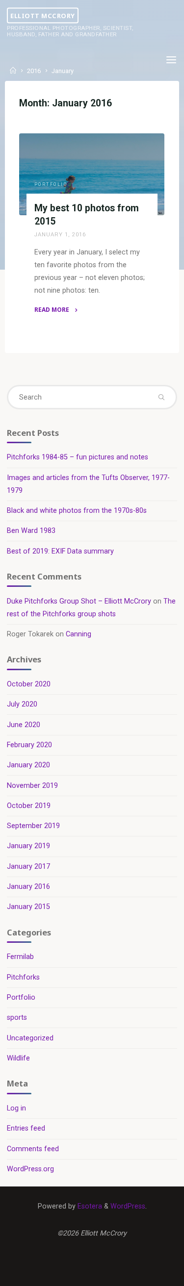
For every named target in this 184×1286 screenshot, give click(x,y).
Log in (16, 1108)
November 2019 (32, 786)
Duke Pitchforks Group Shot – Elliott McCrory (79, 601)
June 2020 (23, 725)
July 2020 (22, 704)
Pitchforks (23, 977)
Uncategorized (30, 1038)
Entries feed (26, 1128)
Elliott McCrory (42, 15)
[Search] (161, 397)
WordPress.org (30, 1169)
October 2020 (29, 684)
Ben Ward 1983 (31, 531)
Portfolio (51, 184)
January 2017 (28, 866)
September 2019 (33, 826)
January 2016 (28, 887)
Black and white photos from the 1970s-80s (77, 510)
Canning (78, 634)
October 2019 (29, 806)
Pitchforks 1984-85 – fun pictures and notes (77, 457)
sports (17, 1017)
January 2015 (28, 907)
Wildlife (18, 1058)
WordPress (127, 1206)
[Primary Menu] (171, 60)
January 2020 (28, 765)
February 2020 (29, 745)
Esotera (89, 1206)
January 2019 (28, 846)
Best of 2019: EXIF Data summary (60, 551)
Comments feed (33, 1149)
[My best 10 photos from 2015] (91, 174)
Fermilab (20, 957)
